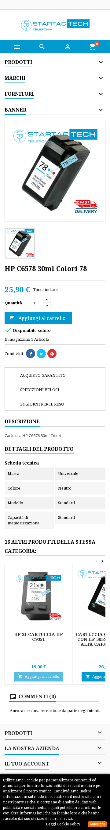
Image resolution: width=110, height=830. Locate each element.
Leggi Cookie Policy (63, 824)
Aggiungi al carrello (37, 318)
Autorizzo (97, 824)
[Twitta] (41, 353)
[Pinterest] (52, 353)
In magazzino (17, 339)
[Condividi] (30, 353)
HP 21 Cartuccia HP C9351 (38, 636)
